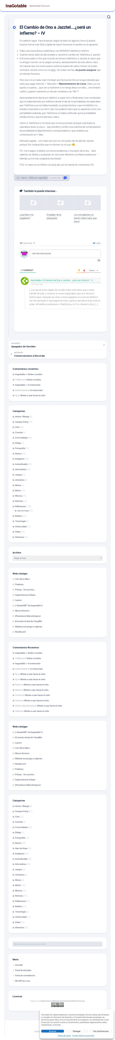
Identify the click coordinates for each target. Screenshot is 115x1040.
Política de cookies (64, 1036)
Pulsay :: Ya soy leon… (25, 589)
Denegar (77, 1031)
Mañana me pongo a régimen (28, 627)
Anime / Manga (22, 416)
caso (53, 70)
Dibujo (18, 443)
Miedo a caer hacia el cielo (32, 395)
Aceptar (52, 1031)
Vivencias (19, 537)
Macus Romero (22, 611)
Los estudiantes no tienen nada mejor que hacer (85, 218)
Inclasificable (55, 178)
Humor (18, 453)
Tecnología (20, 521)
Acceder (19, 965)
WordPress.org (22, 981)
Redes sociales (35, 374)
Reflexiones (20, 506)
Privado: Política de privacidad (83, 1036)
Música (18, 496)
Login (98, 243)
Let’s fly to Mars (22, 579)
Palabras (19, 584)
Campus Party (21, 422)
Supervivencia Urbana (25, 595)
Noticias (19, 501)
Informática (20, 469)
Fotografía (20, 448)
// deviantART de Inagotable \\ (29, 605)
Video (18, 532)
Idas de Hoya (23, 511)
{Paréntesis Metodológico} (28, 616)
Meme (18, 485)
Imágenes (19, 459)
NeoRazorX (20, 632)
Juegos (18, 475)
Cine (17, 427)
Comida (19, 432)
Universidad (21, 526)
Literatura (19, 480)
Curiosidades (21, 438)
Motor (18, 490)
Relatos (18, 516)
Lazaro (18, 600)
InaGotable (16, 5)
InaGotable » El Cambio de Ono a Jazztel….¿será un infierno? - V (62, 280)
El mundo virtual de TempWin (28, 621)
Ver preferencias (101, 1031)
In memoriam (34, 385)
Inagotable (42, 178)
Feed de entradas (23, 970)
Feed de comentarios (25, 975)
